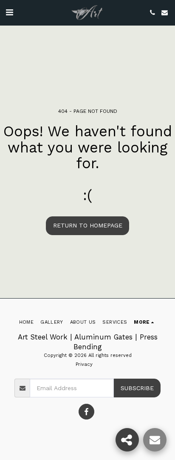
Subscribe (137, 388)
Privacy (84, 364)
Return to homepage (87, 225)
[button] (9, 12)
